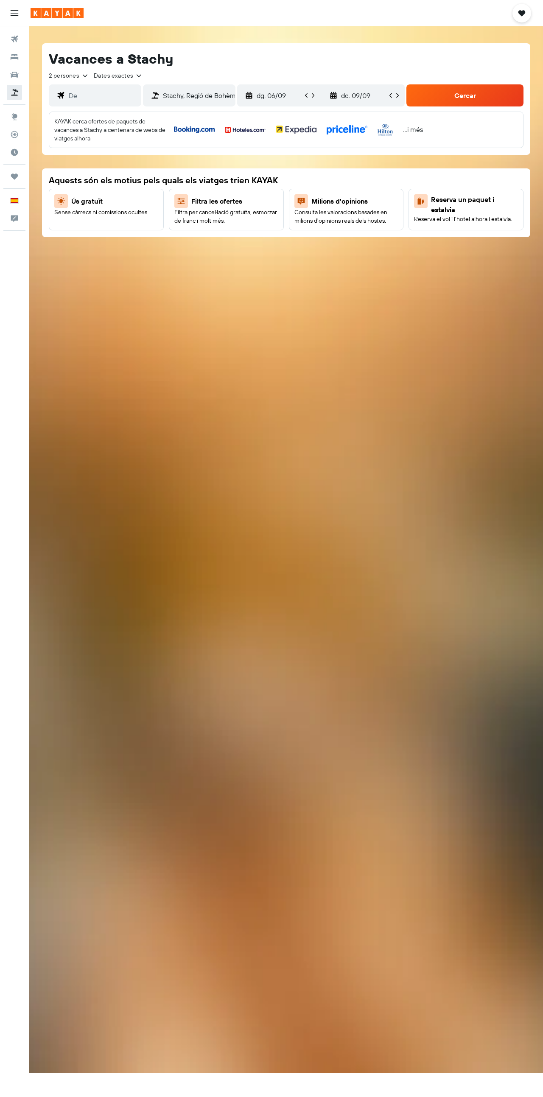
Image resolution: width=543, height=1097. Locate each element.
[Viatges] (14, 176)
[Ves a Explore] (14, 116)
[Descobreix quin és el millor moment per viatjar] (14, 152)
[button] (14, 13)
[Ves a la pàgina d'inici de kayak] (57, 13)
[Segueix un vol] (14, 134)
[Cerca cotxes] (14, 74)
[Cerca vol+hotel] (14, 92)
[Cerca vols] (14, 39)
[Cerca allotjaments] (14, 56)
